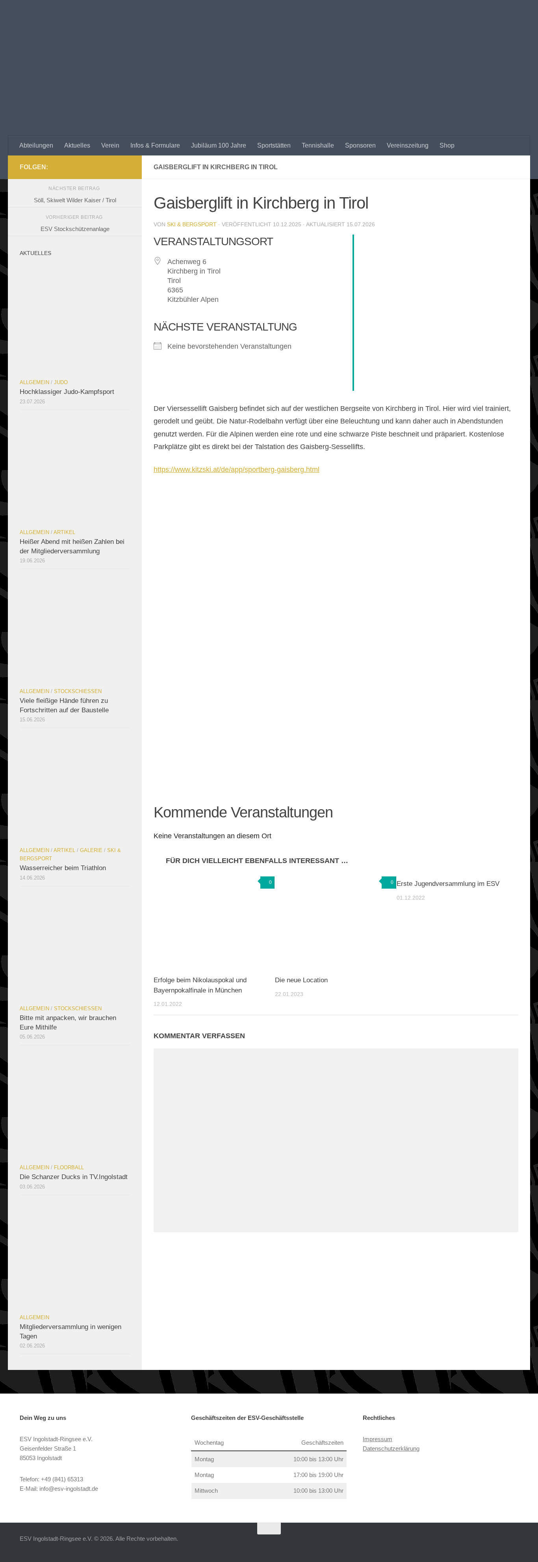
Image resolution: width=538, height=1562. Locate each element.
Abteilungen (36, 145)
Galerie (91, 850)
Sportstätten (274, 145)
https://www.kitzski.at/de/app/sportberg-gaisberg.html (236, 469)
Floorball (69, 1167)
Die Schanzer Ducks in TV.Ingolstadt (74, 1177)
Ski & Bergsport (192, 224)
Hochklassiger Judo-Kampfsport (67, 392)
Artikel (64, 532)
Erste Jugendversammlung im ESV (448, 883)
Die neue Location (301, 980)
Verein (110, 145)
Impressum (377, 1439)
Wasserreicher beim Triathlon (63, 868)
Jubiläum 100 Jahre (218, 145)
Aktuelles (77, 145)
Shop (447, 145)
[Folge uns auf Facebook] (125, 167)
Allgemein (34, 382)
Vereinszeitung (408, 145)
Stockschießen (78, 691)
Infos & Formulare (155, 145)
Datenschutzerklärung (391, 1448)
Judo (61, 382)
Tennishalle (318, 145)
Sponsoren (360, 145)
